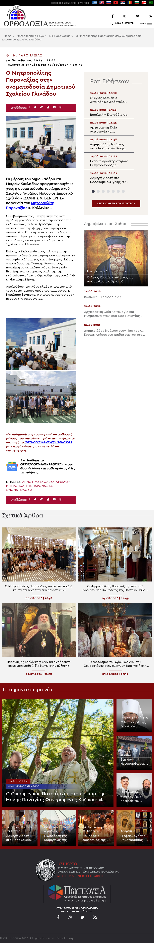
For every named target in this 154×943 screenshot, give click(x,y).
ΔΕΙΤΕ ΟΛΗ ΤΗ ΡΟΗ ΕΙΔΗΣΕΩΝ (116, 203)
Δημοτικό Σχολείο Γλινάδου (46, 481)
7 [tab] (123, 191)
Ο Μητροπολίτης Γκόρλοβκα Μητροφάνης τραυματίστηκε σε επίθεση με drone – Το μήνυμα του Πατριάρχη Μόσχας (134, 724)
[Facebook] (107, 16)
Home (7, 36)
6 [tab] (118, 191)
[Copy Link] (41, 107)
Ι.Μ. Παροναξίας (59, 36)
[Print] (48, 107)
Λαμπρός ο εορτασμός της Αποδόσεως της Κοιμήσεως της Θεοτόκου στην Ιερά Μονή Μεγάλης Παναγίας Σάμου (94, 838)
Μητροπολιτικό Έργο (30, 36)
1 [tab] (93, 191)
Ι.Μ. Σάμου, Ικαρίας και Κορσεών (94, 829)
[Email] (54, 107)
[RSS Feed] (146, 16)
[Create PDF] (60, 107)
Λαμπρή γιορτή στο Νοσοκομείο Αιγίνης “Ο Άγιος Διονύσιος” (19, 838)
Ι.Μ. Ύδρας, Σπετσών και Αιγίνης (19, 829)
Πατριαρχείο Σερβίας (129, 753)
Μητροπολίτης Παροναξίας (29, 485)
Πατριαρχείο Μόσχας (134, 717)
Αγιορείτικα (128, 831)
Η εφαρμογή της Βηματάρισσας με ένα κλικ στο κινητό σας (134, 838)
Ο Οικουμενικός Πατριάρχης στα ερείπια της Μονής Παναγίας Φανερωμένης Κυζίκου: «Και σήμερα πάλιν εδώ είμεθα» (57, 797)
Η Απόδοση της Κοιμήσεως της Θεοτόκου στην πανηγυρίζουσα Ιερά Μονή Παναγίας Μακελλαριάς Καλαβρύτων (56, 838)
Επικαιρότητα (129, 792)
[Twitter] (133, 16)
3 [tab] (103, 191)
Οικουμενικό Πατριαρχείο (23, 786)
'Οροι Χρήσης (65, 938)
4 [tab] (108, 191)
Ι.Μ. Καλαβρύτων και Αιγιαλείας (57, 829)
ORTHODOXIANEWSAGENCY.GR (48, 442)
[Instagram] (120, 16)
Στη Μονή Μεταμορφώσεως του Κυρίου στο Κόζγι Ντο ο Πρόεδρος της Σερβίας (134, 762)
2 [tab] (98, 191)
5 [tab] (113, 191)
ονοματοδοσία (19, 489)
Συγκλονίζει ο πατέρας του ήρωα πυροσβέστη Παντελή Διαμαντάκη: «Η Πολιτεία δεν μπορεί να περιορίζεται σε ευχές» (133, 799)
